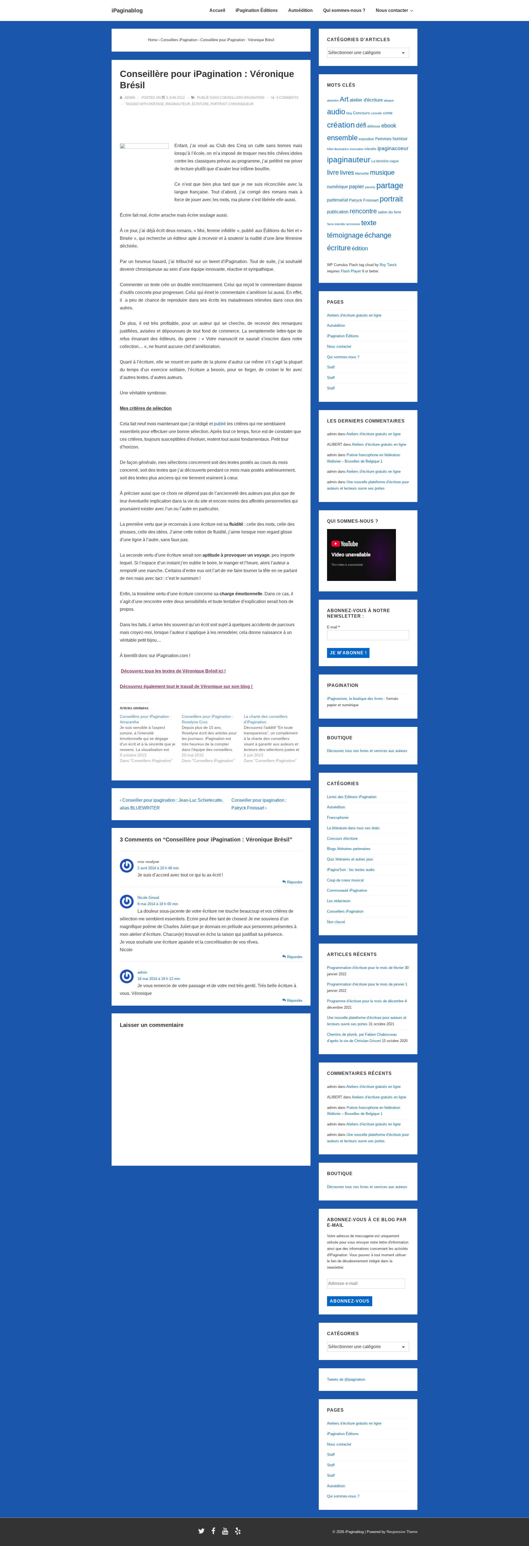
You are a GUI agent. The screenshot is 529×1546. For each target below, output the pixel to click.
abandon (333, 100)
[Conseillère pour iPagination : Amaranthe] (151, 738)
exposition (366, 139)
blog (349, 113)
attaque (389, 100)
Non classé (336, 922)
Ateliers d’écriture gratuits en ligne (354, 315)
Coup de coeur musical (345, 880)
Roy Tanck (388, 265)
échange (378, 235)
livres (347, 172)
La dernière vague (385, 161)
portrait (218, 104)
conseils (376, 113)
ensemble (342, 138)
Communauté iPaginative (347, 890)
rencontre (363, 211)
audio (336, 111)
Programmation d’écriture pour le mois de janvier (365, 984)
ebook (388, 126)
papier (356, 186)
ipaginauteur (178, 104)
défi (361, 125)
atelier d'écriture (366, 100)
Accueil (217, 10)
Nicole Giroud (148, 898)
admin (142, 972)
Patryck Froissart (364, 200)
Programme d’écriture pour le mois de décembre (365, 1001)
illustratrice (341, 149)
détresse (373, 126)
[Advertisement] (211, 121)
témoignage (345, 235)
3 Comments (287, 98)
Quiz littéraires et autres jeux (350, 859)
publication (338, 211)
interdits (370, 149)
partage (156, 104)
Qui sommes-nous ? (344, 10)
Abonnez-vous (349, 1301)
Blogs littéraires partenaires (349, 849)
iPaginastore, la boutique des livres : (356, 699)
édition (360, 248)
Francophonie (338, 817)
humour (400, 138)
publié (220, 423)
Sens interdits (336, 224)
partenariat (337, 199)
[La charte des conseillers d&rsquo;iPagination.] (275, 738)
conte (388, 113)
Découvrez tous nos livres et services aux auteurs (367, 751)
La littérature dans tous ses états (353, 828)
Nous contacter (392, 10)
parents (370, 187)
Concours (361, 113)
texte (368, 223)
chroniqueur (241, 104)
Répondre (294, 882)
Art (344, 99)
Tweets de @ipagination (346, 1379)
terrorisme (353, 224)
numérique (337, 186)
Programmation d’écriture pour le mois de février (365, 968)
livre (333, 172)
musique (382, 172)
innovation (356, 149)
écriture (200, 104)
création (341, 125)
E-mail (333, 627)
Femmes (383, 138)
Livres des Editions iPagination (351, 797)
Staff (331, 367)
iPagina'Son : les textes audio (350, 870)
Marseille (362, 174)
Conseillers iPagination (242, 98)
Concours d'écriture (342, 838)
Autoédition (300, 10)
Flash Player (351, 271)
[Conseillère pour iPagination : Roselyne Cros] (213, 738)
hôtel (330, 149)
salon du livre (389, 212)
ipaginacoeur (392, 148)
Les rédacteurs (339, 901)
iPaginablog (127, 10)
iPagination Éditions (257, 10)
